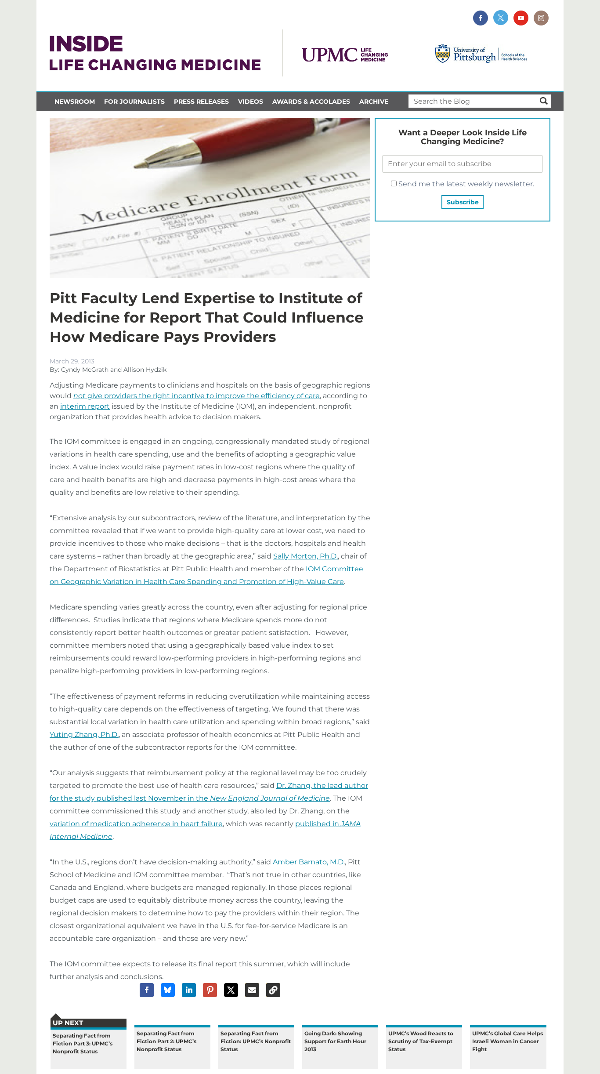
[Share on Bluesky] (168, 990)
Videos (250, 101)
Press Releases (201, 101)
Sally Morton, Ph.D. (305, 556)
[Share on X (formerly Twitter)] (231, 990)
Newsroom (74, 101)
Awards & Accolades (311, 101)
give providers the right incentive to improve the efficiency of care (196, 396)
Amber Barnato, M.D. (309, 862)
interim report (85, 406)
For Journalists (134, 101)
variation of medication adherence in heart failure (136, 824)
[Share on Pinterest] (210, 990)
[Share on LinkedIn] (189, 990)
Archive (373, 101)
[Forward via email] (252, 990)
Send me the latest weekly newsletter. (465, 184)
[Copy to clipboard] (273, 990)
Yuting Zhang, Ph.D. (84, 734)
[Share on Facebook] (147, 990)
